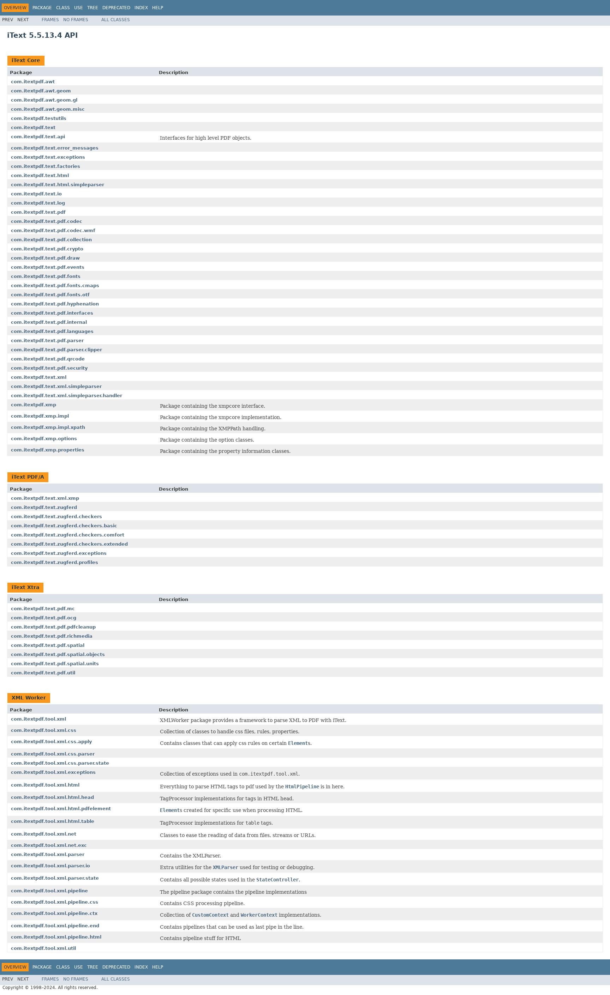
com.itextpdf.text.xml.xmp (45, 498)
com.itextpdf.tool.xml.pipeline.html (56, 937)
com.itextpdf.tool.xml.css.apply (51, 741)
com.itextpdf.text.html (40, 175)
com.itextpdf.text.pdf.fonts (45, 276)
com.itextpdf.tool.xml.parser (47, 854)
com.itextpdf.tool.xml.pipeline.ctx (54, 913)
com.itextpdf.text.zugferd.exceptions (59, 553)
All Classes (115, 19)
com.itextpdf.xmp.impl (40, 416)
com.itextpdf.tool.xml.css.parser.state (60, 763)
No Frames (75, 19)
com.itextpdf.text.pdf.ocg (43, 617)
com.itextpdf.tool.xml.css (43, 730)
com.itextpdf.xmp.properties (47, 450)
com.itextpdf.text (33, 127)
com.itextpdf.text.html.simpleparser (57, 184)
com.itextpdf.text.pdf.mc (43, 608)
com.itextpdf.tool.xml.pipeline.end (55, 925)
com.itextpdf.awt (33, 81)
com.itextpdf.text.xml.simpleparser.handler (66, 395)
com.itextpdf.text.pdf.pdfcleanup (53, 627)
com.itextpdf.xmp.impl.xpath (48, 427)
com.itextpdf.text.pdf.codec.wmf (53, 230)
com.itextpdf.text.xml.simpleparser (56, 386)
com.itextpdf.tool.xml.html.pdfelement (61, 808)
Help (157, 7)
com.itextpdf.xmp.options (44, 438)
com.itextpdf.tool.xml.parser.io (50, 865)
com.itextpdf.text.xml (38, 377)
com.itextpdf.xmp (33, 404)
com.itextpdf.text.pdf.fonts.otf (50, 294)
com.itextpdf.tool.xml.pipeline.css (54, 902)
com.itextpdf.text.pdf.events (47, 267)
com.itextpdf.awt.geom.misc (48, 109)
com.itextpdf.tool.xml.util (43, 948)
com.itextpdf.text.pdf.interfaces (52, 313)
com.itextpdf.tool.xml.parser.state (55, 878)
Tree (92, 7)
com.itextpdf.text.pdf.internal (49, 322)
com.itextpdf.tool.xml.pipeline (49, 890)
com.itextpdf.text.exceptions (48, 157)
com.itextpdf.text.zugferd (44, 507)
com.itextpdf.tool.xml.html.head (52, 797)
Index (141, 7)
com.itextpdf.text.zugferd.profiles (54, 562)
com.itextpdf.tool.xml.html (45, 785)
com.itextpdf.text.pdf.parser (47, 340)
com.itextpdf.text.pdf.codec (46, 221)
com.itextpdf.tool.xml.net (43, 834)
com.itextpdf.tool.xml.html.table (52, 821)
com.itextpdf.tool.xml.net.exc (49, 845)
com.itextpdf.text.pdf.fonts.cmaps (55, 285)
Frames (50, 19)
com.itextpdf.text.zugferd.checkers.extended (69, 544)
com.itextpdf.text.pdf (38, 212)
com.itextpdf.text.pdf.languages (52, 331)
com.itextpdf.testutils (38, 118)
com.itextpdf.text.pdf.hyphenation (55, 304)
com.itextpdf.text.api (38, 136)
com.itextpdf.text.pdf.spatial (47, 645)
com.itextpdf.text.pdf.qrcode (48, 359)
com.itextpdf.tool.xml (38, 719)
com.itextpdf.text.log (38, 203)
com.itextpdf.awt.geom (41, 90)
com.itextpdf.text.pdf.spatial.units (55, 663)
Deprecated (116, 7)
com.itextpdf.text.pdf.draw (45, 258)
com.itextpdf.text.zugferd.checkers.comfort (67, 535)
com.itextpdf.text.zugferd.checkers (56, 516)
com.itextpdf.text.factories (45, 166)
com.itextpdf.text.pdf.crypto (47, 248)
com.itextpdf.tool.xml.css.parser (53, 754)
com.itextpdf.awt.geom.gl (44, 100)
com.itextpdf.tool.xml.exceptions (53, 772)
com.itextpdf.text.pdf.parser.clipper (56, 349)
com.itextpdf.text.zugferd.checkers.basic (64, 525)
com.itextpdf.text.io (36, 193)
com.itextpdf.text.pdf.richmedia (51, 636)
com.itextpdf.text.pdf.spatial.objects (58, 654)
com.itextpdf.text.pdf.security (49, 368)
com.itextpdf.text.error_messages (54, 148)
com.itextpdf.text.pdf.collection (51, 239)
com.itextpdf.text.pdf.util (43, 672)
